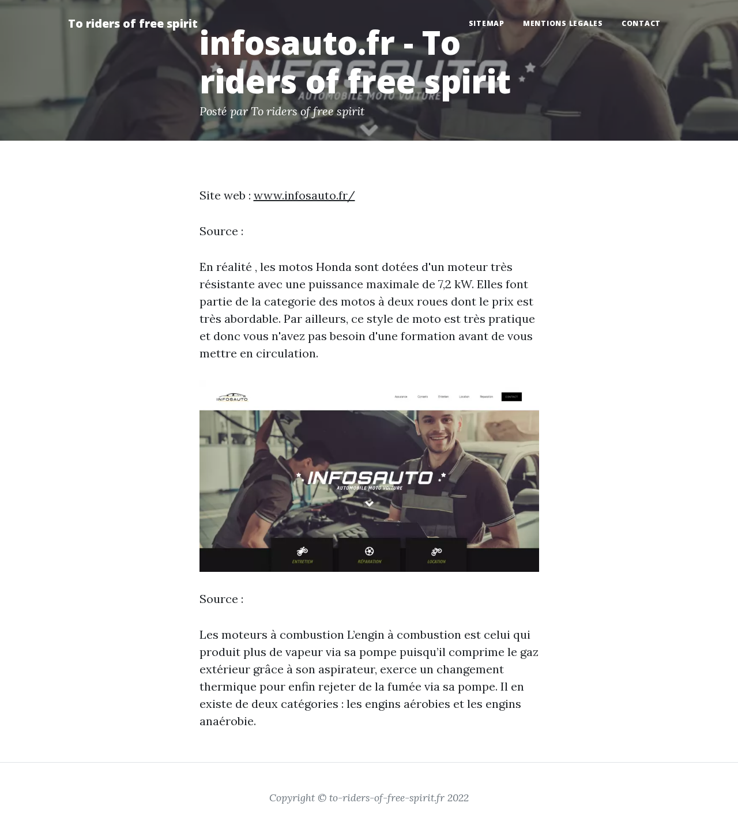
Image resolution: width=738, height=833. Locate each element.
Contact (641, 23)
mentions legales (563, 23)
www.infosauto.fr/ (304, 195)
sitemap (486, 23)
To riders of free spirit (133, 23)
